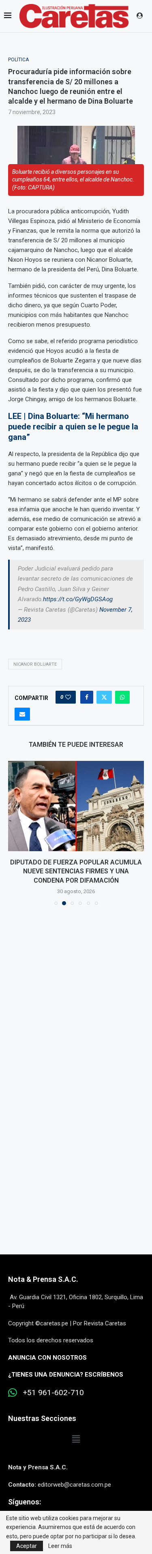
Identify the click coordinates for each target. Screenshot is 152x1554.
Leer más (60, 1546)
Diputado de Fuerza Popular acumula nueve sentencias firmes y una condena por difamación (76, 871)
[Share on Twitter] (104, 697)
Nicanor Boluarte (35, 664)
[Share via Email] (22, 714)
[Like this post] (68, 697)
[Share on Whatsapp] (122, 697)
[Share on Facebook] (86, 697)
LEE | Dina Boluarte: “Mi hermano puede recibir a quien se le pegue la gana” (73, 426)
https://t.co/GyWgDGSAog (78, 599)
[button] (15, 832)
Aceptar (26, 1546)
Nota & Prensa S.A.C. (43, 1279)
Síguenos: (24, 1502)
